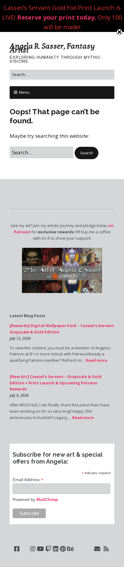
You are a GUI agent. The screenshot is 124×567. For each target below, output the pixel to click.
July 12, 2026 (20, 338)
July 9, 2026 (19, 395)
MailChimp (47, 499)
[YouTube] (40, 549)
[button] (86, 153)
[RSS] (106, 549)
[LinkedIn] (55, 549)
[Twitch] (48, 549)
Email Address (28, 480)
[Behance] (70, 549)
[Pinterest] (63, 549)
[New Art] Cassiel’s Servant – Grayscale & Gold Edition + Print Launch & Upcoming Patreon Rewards (55, 383)
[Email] (97, 549)
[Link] (25, 549)
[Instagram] (33, 549)
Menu (24, 92)
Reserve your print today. (56, 17)
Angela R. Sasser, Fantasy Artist (52, 48)
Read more (96, 360)
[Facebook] (17, 549)
